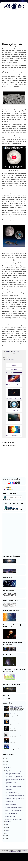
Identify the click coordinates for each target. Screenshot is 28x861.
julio (6, 824)
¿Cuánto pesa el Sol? (9, 789)
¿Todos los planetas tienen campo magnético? (13, 796)
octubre (6, 770)
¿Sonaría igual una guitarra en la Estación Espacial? (14, 810)
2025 (5, 758)
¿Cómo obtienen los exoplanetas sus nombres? (13, 819)
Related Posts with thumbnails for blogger (14, 365)
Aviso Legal (24, 850)
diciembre (7, 767)
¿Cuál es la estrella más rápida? (11, 792)
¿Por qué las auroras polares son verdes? (12, 773)
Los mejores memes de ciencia (10, 782)
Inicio (14, 475)
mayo (6, 827)
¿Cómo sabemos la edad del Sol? (11, 780)
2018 (5, 836)
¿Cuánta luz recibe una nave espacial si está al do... (14, 802)
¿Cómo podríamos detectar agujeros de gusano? (14, 807)
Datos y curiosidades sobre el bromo (16, 732)
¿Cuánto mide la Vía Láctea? (10, 816)
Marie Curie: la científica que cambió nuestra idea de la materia (16, 707)
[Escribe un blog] (4, 357)
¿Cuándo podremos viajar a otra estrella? (12, 790)
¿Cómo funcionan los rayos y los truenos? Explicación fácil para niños (17, 745)
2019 (5, 835)
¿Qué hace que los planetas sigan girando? (13, 771)
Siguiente (24, 475)
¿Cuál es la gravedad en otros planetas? (17, 738)
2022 (5, 763)
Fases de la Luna (13, 726)
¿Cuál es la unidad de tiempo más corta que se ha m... (14, 795)
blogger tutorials (14, 369)
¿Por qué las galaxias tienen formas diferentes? (13, 793)
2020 (5, 766)
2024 (5, 760)
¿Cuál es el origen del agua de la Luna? (12, 777)
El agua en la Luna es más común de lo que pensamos (15, 779)
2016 (5, 839)
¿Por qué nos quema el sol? (10, 787)
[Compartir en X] (6, 357)
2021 (5, 764)
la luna (12, 359)
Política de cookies (11, 851)
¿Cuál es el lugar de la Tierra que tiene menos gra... (14, 776)
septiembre (7, 821)
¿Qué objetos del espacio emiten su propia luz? (13, 818)
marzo (6, 830)
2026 (5, 757)
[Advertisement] (14, 25)
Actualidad (8, 359)
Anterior (3, 475)
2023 (5, 761)
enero (6, 833)
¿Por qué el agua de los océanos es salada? (13, 786)
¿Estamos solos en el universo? (10, 804)
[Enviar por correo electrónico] (3, 357)
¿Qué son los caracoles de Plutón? (11, 799)
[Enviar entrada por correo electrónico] (14, 353)
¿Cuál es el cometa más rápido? (11, 813)
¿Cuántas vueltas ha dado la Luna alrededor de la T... (14, 798)
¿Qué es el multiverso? (9, 801)
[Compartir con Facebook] (7, 357)
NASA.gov (9, 348)
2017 (5, 838)
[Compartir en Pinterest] (8, 357)
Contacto (19, 851)
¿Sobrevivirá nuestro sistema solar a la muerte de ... (14, 774)
